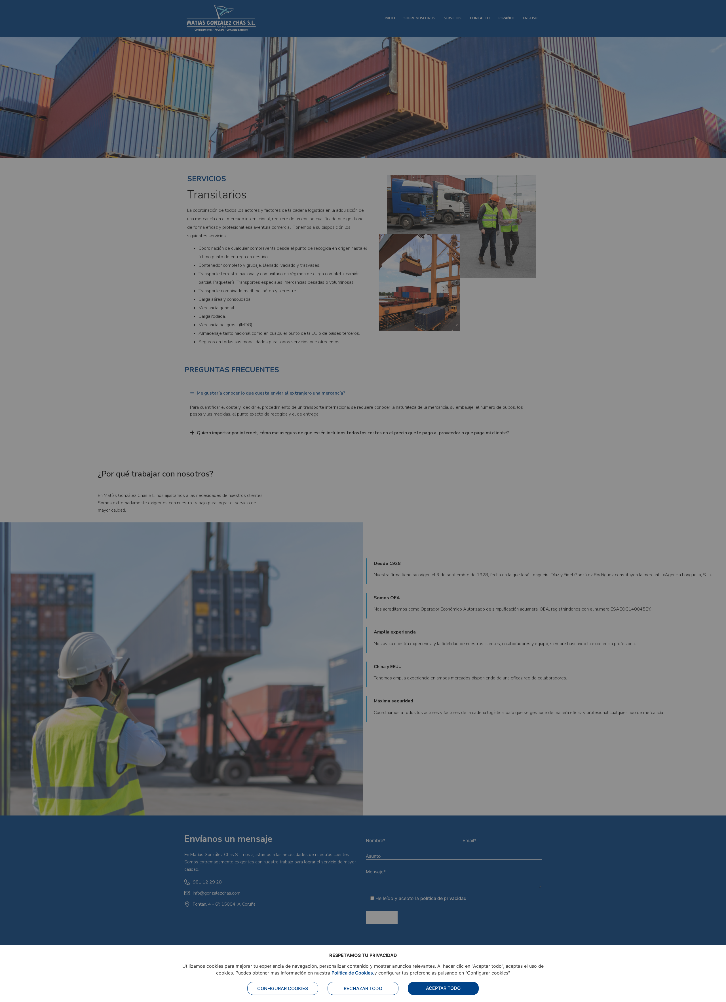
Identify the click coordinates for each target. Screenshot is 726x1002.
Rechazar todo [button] (363, 988)
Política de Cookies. (353, 973)
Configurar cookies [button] (282, 988)
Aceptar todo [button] (443, 988)
